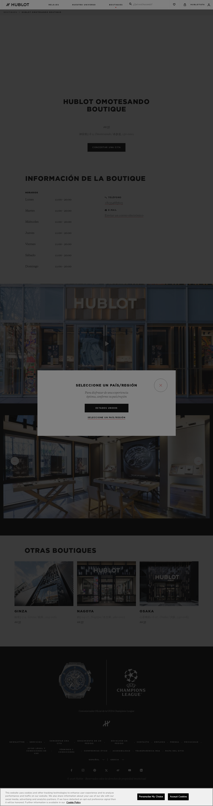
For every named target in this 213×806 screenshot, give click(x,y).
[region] (106, 797)
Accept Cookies (178, 797)
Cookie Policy (73, 803)
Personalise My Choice (151, 797)
